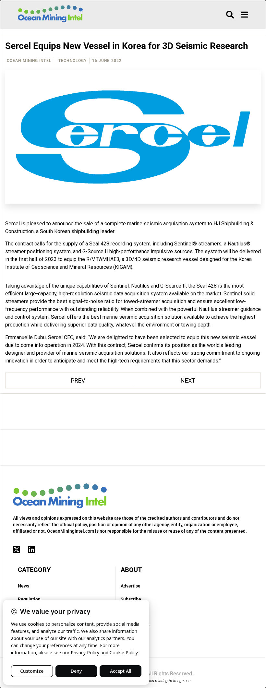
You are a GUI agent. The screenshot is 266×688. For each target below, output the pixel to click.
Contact (129, 612)
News (23, 585)
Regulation (29, 599)
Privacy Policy (135, 625)
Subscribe (131, 599)
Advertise (130, 585)
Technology (72, 60)
